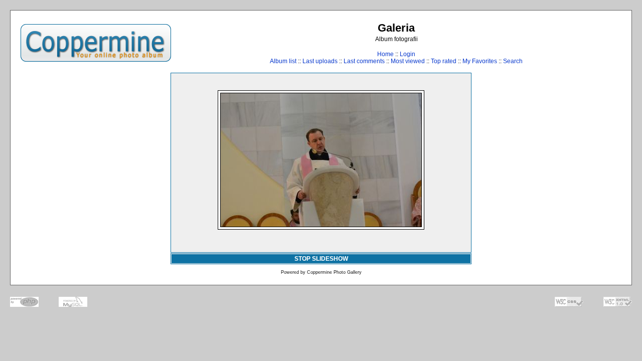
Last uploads (320, 61)
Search (513, 61)
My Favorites (479, 61)
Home (385, 54)
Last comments (364, 61)
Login (407, 54)
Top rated (443, 61)
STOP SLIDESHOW (321, 258)
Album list (283, 61)
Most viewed (408, 61)
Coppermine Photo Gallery (334, 272)
